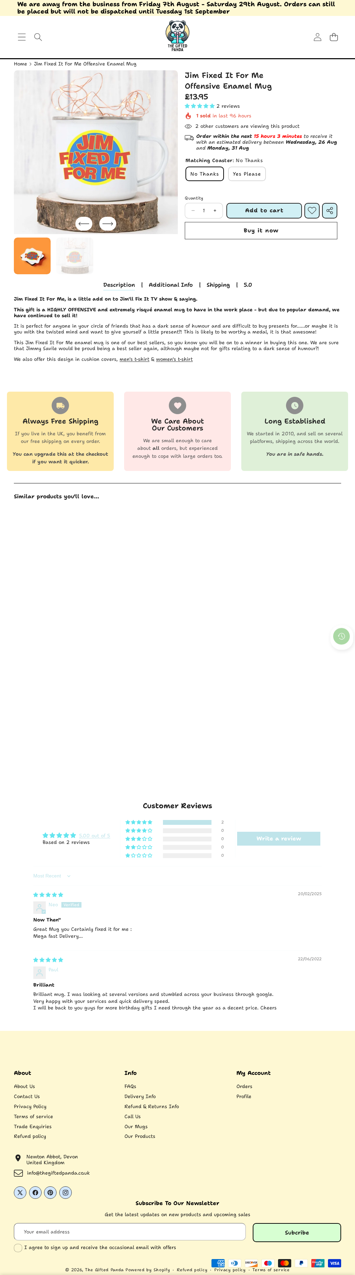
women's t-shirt (174, 359)
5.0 (248, 284)
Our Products (139, 1136)
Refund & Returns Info (151, 1106)
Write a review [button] (279, 838)
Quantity (194, 198)
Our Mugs (136, 1126)
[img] (48, 895)
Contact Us (27, 1096)
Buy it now (261, 230)
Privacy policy (230, 1269)
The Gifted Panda (104, 1270)
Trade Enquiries (33, 1126)
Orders (244, 1086)
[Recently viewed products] (341, 636)
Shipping (218, 284)
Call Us (132, 1116)
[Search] (38, 37)
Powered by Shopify (147, 1270)
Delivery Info (140, 1096)
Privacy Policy (30, 1106)
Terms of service (33, 1116)
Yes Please (247, 174)
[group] (32, 256)
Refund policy (30, 1136)
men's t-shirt (134, 359)
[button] (333, 37)
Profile (243, 1096)
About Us (24, 1086)
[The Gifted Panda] (177, 37)
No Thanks (204, 174)
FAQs (130, 1086)
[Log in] (317, 37)
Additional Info (171, 284)
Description (119, 284)
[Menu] (21, 37)
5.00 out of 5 (94, 835)
